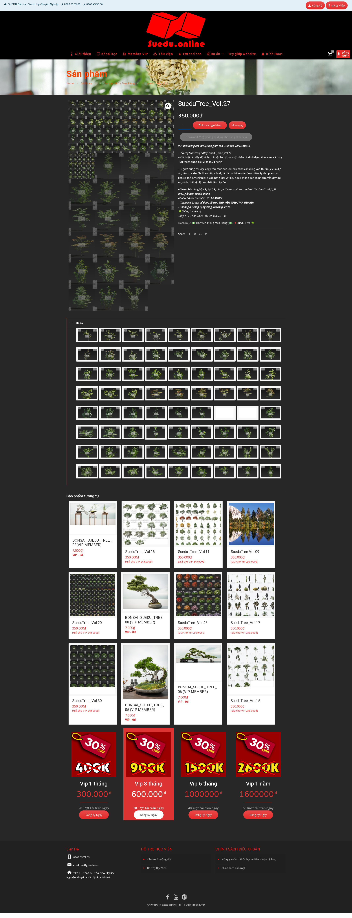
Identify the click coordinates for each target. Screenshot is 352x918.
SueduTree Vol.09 (245, 551)
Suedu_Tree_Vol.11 (194, 551)
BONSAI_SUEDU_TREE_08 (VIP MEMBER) (144, 619)
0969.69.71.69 (72, 4)
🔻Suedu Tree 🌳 (244, 223)
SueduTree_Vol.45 (192, 623)
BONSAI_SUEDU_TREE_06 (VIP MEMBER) (197, 689)
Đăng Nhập (338, 5)
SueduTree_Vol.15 (245, 701)
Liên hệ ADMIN (214, 198)
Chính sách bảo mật (233, 868)
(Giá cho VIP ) (139, 561)
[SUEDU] (176, 29)
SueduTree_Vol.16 (140, 551)
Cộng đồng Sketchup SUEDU (215, 207)
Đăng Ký (317, 5)
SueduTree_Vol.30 (87, 701)
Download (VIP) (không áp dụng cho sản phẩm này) (216, 137)
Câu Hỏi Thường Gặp (159, 859)
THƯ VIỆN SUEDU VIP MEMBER (236, 202)
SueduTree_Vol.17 (245, 623)
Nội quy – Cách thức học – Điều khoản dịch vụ (248, 859)
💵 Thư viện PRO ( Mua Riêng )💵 (119, 83)
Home (70, 83)
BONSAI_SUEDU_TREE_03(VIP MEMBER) (92, 542)
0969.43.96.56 (94, 4)
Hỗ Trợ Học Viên (156, 868)
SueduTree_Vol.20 (87, 623)
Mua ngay (237, 125)
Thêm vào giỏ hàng (209, 125)
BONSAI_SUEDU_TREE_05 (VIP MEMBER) (144, 707)
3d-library (86, 83)
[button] (168, 106)
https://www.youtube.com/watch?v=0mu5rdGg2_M (247, 189)
